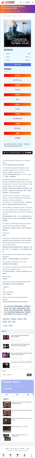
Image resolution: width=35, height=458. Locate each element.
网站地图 (22, 448)
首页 (10, 15)
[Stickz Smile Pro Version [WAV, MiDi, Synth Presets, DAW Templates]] (6, 356)
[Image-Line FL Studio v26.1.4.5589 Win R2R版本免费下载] (7, 404)
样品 (9, 321)
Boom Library (6, 319)
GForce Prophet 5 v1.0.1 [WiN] (19, 426)
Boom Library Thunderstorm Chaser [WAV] (21, 362)
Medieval (13, 319)
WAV (25, 319)
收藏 (5, 325)
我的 (24, 456)
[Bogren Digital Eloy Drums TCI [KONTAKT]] (7, 437)
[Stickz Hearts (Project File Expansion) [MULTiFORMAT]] (6, 338)
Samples (20, 319)
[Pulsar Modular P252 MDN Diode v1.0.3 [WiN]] (7, 421)
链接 (11, 325)
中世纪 (4, 321)
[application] (17, 152)
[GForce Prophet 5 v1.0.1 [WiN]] (7, 429)
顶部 (31, 456)
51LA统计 (27, 448)
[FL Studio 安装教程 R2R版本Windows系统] (7, 413)
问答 (17, 456)
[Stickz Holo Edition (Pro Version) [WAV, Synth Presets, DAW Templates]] (6, 347)
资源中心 (14, 15)
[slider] (29, 152)
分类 (10, 456)
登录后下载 (17, 64)
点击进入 (18, 128)
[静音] (26, 152)
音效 (14, 321)
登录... (4, 374)
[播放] (4, 152)
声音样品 (3, 11)
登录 (29, 2)
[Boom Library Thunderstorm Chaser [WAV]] (6, 364)
